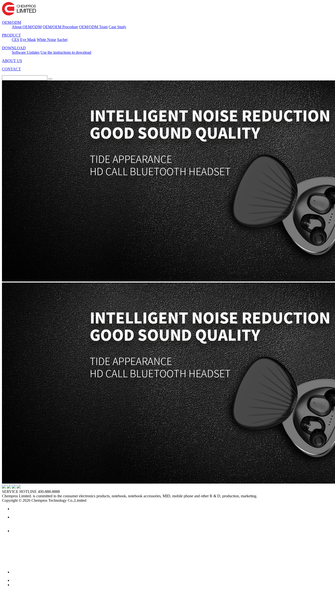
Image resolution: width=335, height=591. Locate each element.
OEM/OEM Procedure (60, 27)
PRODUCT (11, 35)
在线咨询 (51, 522)
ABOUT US (12, 61)
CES (15, 40)
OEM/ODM (11, 22)
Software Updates (25, 52)
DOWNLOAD (14, 48)
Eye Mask (28, 40)
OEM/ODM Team (93, 27)
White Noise (46, 40)
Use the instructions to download (65, 52)
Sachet (62, 40)
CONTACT (11, 69)
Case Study (117, 27)
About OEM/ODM (27, 27)
